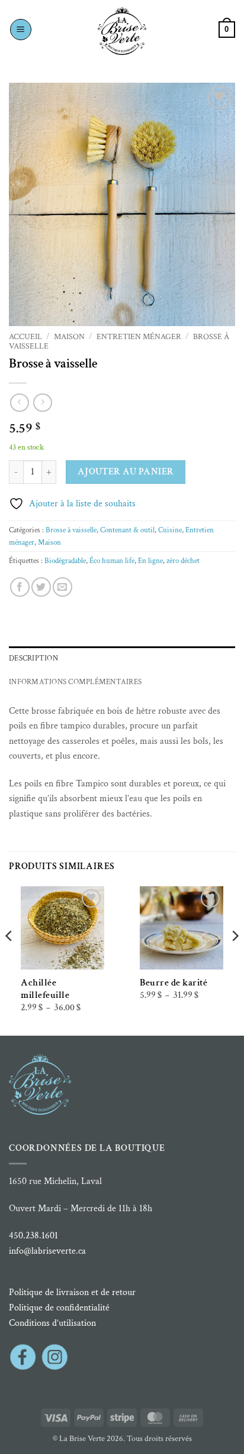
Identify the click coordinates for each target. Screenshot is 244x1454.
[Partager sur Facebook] (20, 587)
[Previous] (9, 960)
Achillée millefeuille (45, 989)
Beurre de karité (173, 983)
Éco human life (111, 560)
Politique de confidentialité (59, 1308)
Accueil (25, 336)
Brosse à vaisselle (71, 530)
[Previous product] (42, 402)
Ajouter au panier (126, 471)
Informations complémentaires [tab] (75, 682)
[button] (20, 29)
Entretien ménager (139, 336)
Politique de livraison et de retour (72, 1292)
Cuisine (170, 530)
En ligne (150, 560)
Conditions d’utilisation (52, 1323)
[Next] (234, 960)
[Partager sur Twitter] (41, 587)
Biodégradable (65, 560)
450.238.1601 (33, 1235)
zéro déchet (183, 560)
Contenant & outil (127, 530)
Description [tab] (33, 658)
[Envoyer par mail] (62, 587)
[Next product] (19, 402)
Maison (69, 336)
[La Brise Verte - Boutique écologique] (122, 31)
